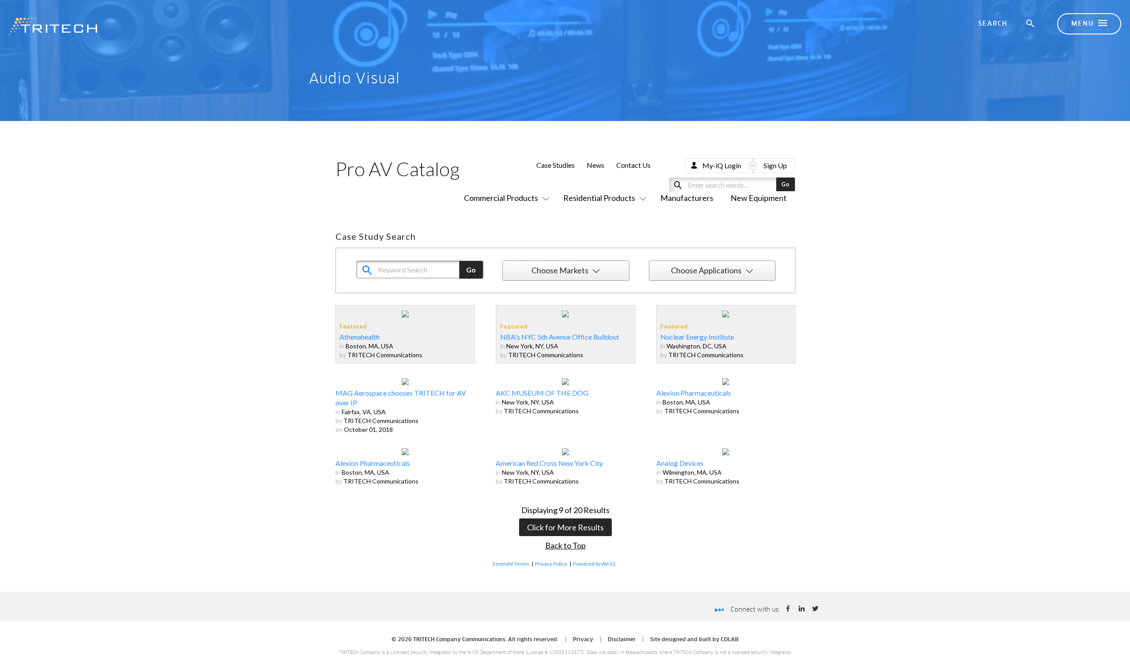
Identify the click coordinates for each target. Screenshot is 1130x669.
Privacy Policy (551, 563)
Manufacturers (686, 198)
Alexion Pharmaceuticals (693, 393)
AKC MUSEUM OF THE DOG (542, 393)
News (595, 165)
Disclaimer (622, 640)
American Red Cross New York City (549, 463)
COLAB (729, 640)
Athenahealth (359, 337)
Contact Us (633, 165)
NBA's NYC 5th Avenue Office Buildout (559, 337)
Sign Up (775, 165)
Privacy (583, 640)
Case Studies (555, 165)
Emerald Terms (511, 563)
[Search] (1031, 24)
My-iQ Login (721, 165)
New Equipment (759, 198)
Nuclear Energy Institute (697, 337)
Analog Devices (680, 463)
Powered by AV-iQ (594, 563)
